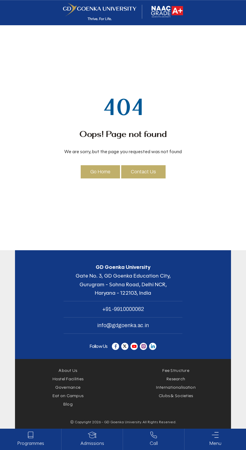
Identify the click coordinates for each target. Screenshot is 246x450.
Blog (68, 404)
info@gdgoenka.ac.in (123, 325)
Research (175, 379)
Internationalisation (176, 387)
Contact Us (143, 171)
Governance (67, 387)
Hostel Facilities (68, 379)
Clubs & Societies (176, 395)
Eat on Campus (68, 395)
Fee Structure (175, 370)
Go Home (100, 171)
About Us (67, 370)
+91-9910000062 (123, 309)
